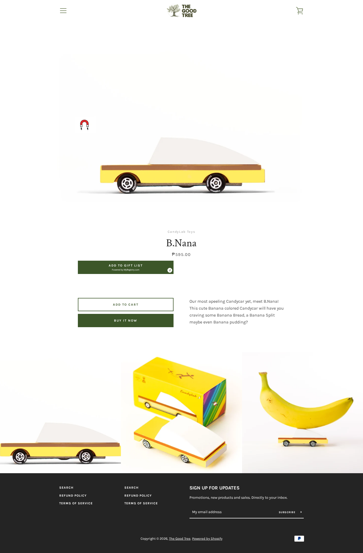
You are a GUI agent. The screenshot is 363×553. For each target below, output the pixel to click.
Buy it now (125, 320)
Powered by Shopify (207, 538)
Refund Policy (73, 495)
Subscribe (288, 512)
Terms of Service (76, 503)
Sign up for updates (214, 488)
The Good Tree (180, 538)
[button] (126, 267)
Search (66, 487)
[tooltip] (169, 270)
